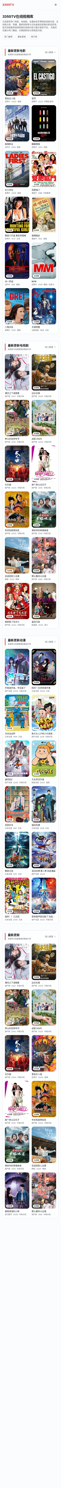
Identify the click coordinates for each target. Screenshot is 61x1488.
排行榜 (34, 36)
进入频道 (49, 52)
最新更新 (22, 36)
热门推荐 (8, 36)
